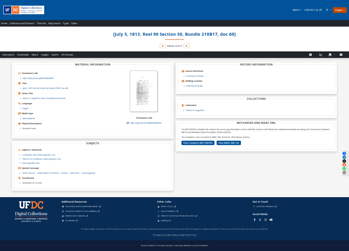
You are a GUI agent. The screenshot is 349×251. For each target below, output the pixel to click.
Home (4, 23)
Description (8, 54)
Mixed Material (29, 118)
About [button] (296, 9)
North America (28, 173)
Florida (64, 173)
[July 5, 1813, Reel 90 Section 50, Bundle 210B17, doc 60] (45, 88)
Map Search (54, 23)
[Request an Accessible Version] (311, 54)
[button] (328, 10)
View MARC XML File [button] (228, 142)
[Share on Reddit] (346, 165)
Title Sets (41, 23)
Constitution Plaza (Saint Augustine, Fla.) (38, 155)
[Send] (341, 54)
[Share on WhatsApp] (346, 168)
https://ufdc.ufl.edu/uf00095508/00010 (38, 78)
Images (45, 54)
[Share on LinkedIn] (346, 157)
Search (55, 54)
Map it (35, 54)
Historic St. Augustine (195, 110)
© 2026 (174, 245)
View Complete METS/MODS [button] (198, 142)
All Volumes (67, 54)
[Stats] (322, 54)
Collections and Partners (21, 23)
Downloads (23, 54)
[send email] (346, 172)
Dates (74, 23)
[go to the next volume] (186, 46)
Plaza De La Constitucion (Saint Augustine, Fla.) (41, 159)
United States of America (48, 173)
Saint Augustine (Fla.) (31, 163)
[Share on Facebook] (346, 153)
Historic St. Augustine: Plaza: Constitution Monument (44, 98)
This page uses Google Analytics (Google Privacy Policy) (174, 235)
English (339, 10)
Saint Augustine (88, 173)
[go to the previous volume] (163, 46)
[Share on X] (346, 161)
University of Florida (194, 76)
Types (66, 23)
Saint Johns (74, 173)
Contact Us (311, 9)
